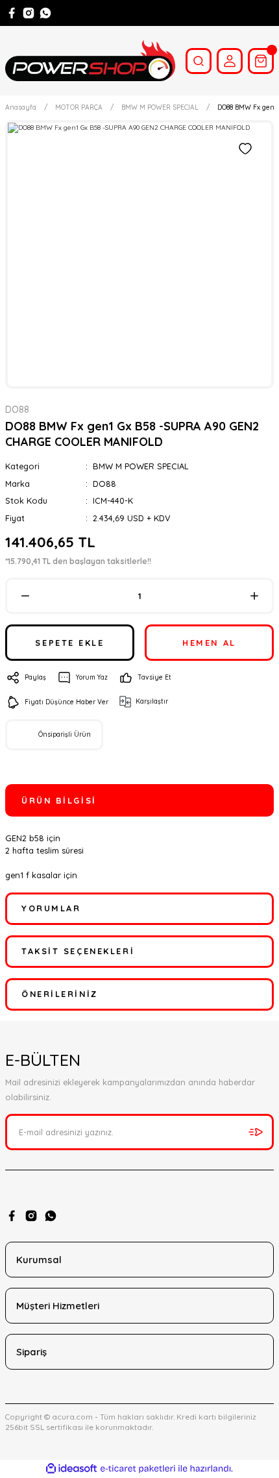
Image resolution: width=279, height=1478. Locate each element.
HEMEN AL (209, 642)
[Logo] (90, 60)
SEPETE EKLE (69, 642)
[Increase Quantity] (254, 596)
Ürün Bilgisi (59, 800)
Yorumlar (50, 908)
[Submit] (255, 1132)
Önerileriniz (59, 994)
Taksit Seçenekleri (77, 951)
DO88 (104, 483)
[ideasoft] (71, 1469)
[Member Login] (230, 61)
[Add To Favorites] (245, 148)
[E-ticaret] (138, 1468)
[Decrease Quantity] (25, 596)
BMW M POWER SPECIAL (141, 466)
